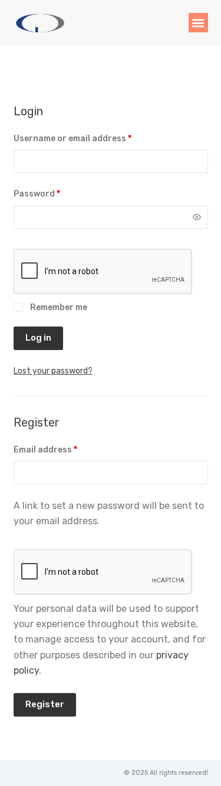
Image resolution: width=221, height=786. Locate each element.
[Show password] (197, 217)
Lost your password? (53, 371)
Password (55, 193)
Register (44, 704)
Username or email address (91, 138)
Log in (38, 337)
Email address (64, 449)
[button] (198, 22)
